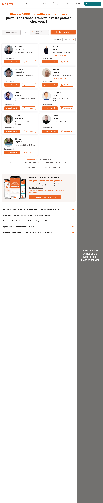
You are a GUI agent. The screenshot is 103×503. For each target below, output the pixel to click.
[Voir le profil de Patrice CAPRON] (57, 77)
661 (37, 167)
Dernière (68, 163)
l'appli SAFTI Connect (36, 188)
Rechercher (64, 32)
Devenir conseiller (92, 4)
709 (51, 163)
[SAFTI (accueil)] (7, 4)
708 (47, 163)
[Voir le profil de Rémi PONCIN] (20, 100)
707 (43, 163)
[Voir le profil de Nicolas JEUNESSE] (20, 54)
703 (26, 163)
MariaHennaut (19, 117)
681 (46, 167)
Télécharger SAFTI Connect (45, 197)
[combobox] (69, 39)
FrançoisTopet (57, 94)
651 (33, 167)
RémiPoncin (18, 94)
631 (25, 167)
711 (60, 163)
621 (20, 167)
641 (29, 167)
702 (22, 163)
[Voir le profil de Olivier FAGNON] (20, 146)
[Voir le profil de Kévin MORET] (57, 54)
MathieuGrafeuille (19, 71)
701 (17, 163)
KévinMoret (55, 48)
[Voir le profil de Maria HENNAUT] (20, 123)
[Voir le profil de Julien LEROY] (57, 123)
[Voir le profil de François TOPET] (57, 100)
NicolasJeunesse (19, 48)
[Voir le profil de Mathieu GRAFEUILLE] (20, 77)
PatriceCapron (56, 71)
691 (50, 167)
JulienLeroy (55, 117)
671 (42, 167)
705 (34, 163)
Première (9, 163)
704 (30, 163)
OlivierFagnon (18, 140)
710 (56, 163)
